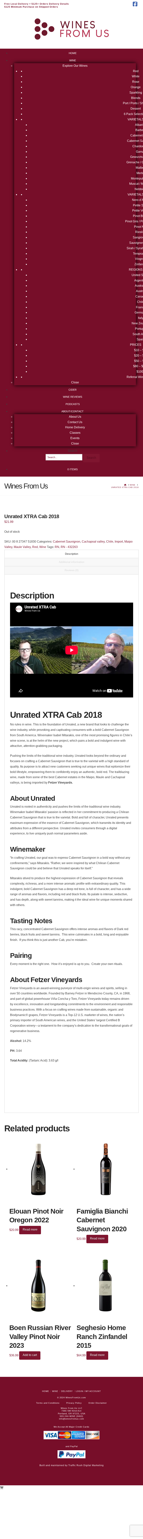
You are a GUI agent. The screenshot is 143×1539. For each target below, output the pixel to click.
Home (45, 1391)
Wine (42, 547)
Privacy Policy (74, 1403)
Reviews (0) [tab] (72, 570)
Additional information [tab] (71, 561)
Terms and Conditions (48, 1403)
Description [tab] (71, 553)
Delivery (67, 1391)
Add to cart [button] (30, 1355)
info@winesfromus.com (71, 1419)
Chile (109, 541)
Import (119, 541)
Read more (30, 1229)
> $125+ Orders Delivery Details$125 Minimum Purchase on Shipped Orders (36, 5)
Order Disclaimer (97, 1403)
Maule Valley (22, 547)
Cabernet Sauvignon (66, 541)
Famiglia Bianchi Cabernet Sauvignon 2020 (102, 1220)
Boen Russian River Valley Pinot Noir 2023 (40, 1336)
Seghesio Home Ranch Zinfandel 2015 (102, 1336)
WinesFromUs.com (76, 1397)
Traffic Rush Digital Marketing (86, 1465)
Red (35, 547)
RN (57, 547)
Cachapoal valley (93, 541)
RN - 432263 (69, 547)
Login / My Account (88, 1391)
